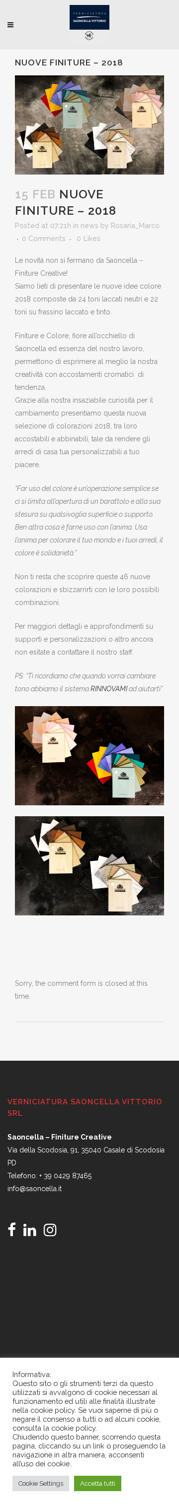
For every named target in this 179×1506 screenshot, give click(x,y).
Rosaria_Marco (135, 226)
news (89, 226)
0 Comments (44, 238)
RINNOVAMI (108, 689)
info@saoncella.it (34, 1189)
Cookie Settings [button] (40, 1483)
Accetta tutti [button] (97, 1483)
